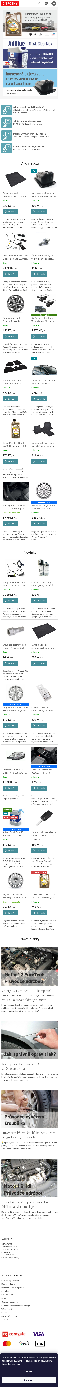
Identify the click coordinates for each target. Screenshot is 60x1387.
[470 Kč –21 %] (15, 684)
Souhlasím (29, 1380)
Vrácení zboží (7, 1291)
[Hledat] (39, 3)
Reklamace (6, 1295)
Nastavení (29, 1371)
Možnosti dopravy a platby (12, 1270)
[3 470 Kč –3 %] (42, 746)
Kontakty (5, 1274)
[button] (7, 24)
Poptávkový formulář (10, 1263)
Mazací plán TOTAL (9, 1299)
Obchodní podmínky (9, 1284)
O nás (3, 1281)
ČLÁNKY (4, 1302)
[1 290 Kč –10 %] (42, 484)
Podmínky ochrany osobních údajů (15, 1288)
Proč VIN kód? (7, 1277)
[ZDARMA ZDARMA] (42, 300)
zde (17, 1364)
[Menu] (54, 3)
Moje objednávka (8, 1266)
